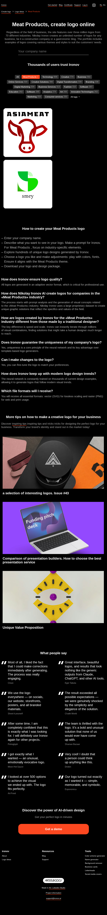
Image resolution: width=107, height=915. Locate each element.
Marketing (32, 97)
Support (45, 859)
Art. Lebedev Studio (57, 888)
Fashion (68, 87)
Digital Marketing (22, 87)
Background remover (93, 863)
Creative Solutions (40, 82)
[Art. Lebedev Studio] (53, 880)
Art (61, 92)
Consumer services (54, 97)
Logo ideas (6, 859)
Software (84, 87)
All (17, 77)
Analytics (47, 92)
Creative (65, 77)
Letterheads (90, 870)
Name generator (92, 859)
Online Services (15, 82)
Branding (90, 82)
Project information (53, 893)
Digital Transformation (67, 82)
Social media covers (93, 874)
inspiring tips (19, 423)
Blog (44, 856)
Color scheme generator (95, 856)
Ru (101, 5)
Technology (47, 77)
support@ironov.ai (53, 898)
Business (82, 77)
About (4, 856)
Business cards (91, 867)
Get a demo (53, 829)
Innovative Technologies (82, 92)
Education (13, 92)
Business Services (47, 87)
